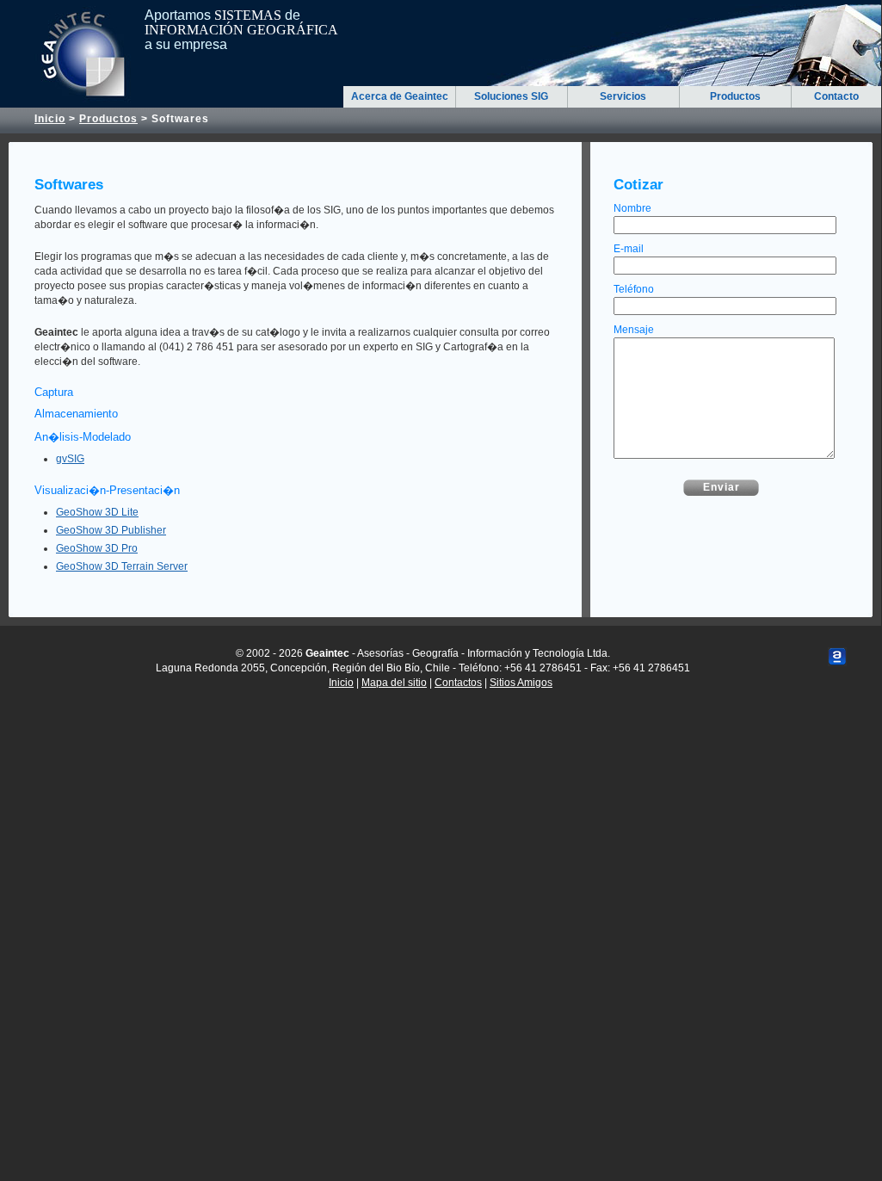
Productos (735, 96)
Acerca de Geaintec (399, 96)
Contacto (836, 96)
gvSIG (70, 459)
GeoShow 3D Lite (97, 512)
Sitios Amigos (521, 683)
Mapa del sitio (394, 683)
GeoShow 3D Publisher (111, 530)
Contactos (458, 683)
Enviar (721, 487)
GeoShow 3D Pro (97, 548)
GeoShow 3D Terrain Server (122, 566)
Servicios (623, 96)
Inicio (49, 119)
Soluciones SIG (511, 96)
